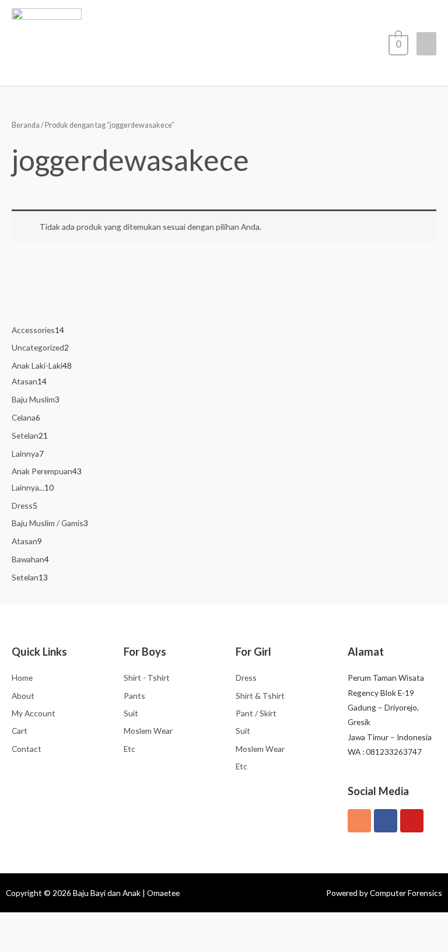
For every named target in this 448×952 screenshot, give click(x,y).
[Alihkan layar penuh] (45, 923)
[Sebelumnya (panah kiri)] (14, 942)
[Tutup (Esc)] (107, 923)
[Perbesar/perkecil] (14, 923)
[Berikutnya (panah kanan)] (45, 942)
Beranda (26, 125)
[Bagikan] (76, 923)
